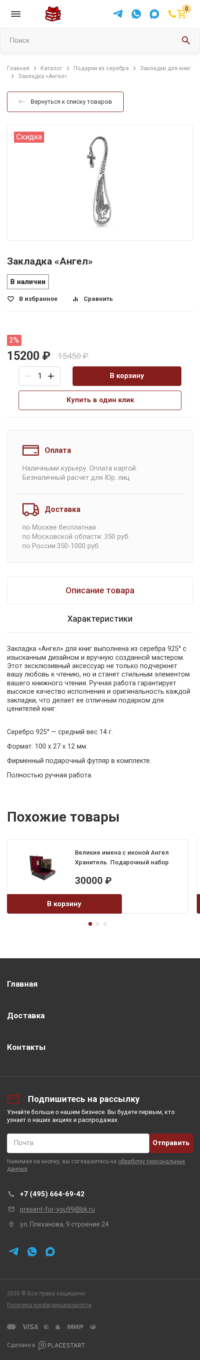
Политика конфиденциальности (49, 1305)
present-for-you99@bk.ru (57, 1209)
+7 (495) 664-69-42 (52, 1194)
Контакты (26, 1047)
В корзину (127, 376)
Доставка (26, 1015)
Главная (22, 983)
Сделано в (21, 1345)
